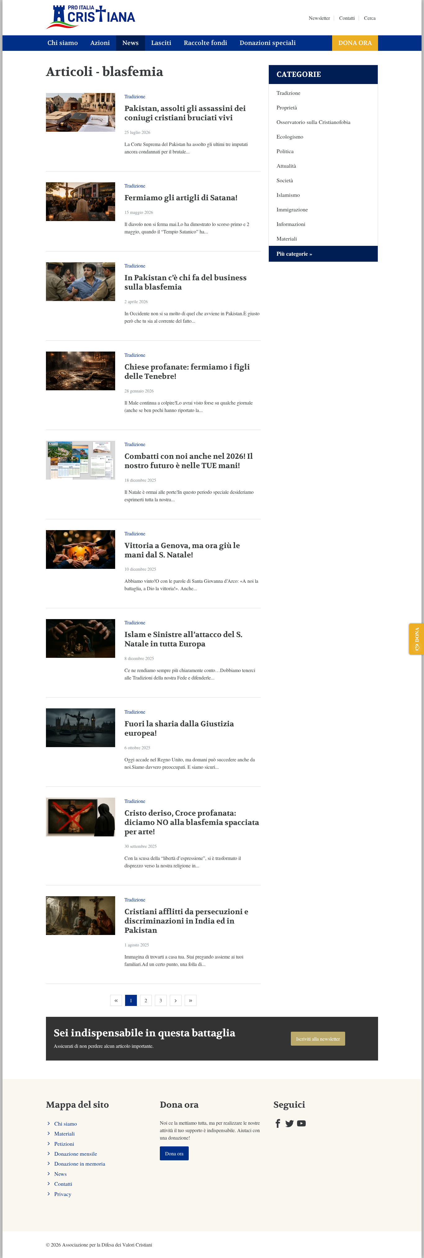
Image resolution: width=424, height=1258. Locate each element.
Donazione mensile (75, 1153)
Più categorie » (294, 254)
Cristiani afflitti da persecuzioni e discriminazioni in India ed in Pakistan (186, 921)
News (130, 43)
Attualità (286, 165)
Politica (285, 151)
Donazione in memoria (79, 1163)
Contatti (347, 18)
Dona (416, 634)
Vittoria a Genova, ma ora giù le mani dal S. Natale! (182, 550)
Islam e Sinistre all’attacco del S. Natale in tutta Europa (183, 639)
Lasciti (161, 43)
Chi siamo (62, 43)
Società (285, 180)
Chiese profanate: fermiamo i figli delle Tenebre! (187, 371)
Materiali (287, 238)
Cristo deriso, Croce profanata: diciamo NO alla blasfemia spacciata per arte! (191, 822)
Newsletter (319, 18)
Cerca (370, 18)
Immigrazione (292, 209)
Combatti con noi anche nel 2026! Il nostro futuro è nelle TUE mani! (188, 461)
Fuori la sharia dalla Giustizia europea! (179, 728)
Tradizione (134, 96)
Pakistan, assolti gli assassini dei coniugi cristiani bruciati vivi (185, 113)
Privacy (62, 1194)
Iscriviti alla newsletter (318, 1038)
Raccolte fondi (205, 43)
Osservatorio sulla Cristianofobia (313, 122)
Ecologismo (290, 136)
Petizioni (64, 1143)
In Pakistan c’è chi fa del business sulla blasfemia (185, 282)
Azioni (100, 43)
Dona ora (355, 43)
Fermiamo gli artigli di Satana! (180, 198)
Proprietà (287, 107)
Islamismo (288, 194)
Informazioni (291, 224)
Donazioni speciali (268, 43)
